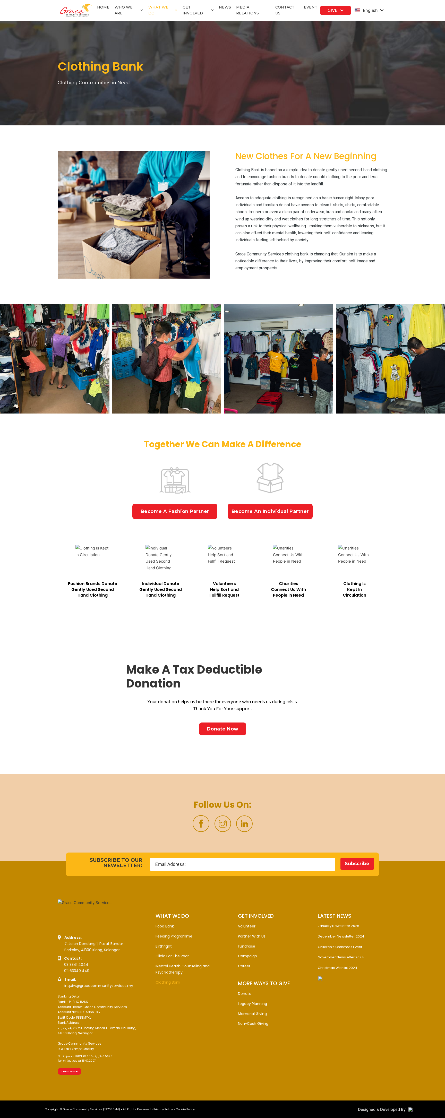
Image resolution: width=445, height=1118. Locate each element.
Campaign (247, 956)
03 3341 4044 (76, 964)
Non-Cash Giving (253, 1023)
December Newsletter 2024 (341, 936)
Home (103, 7)
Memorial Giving (252, 1013)
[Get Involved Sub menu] (212, 10)
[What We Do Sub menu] (176, 10)
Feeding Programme (174, 936)
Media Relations (247, 10)
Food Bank (165, 926)
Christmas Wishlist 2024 (337, 967)
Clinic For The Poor (172, 956)
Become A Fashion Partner (175, 511)
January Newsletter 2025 (338, 925)
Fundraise (246, 946)
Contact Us (284, 10)
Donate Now (222, 729)
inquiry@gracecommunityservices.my (98, 985)
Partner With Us (252, 936)
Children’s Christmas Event (340, 946)
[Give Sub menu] (342, 10)
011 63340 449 (76, 970)
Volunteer (246, 926)
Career (244, 966)
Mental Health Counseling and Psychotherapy (183, 969)
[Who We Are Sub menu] (141, 10)
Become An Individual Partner (270, 511)
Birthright (164, 946)
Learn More (70, 1071)
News (225, 7)
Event (310, 7)
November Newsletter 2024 (341, 957)
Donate (244, 993)
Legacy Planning (252, 1003)
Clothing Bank (168, 982)
